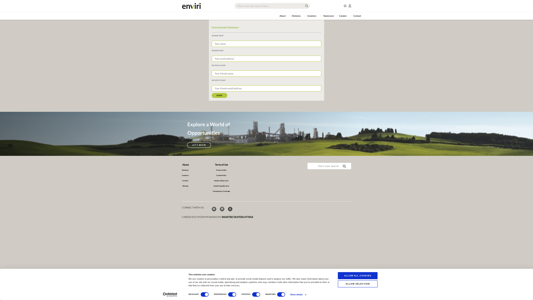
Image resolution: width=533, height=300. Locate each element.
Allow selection (358, 284)
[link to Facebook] (214, 209)
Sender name (218, 36)
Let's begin (199, 145)
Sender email (218, 50)
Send (219, 95)
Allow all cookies (357, 275)
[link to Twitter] (230, 209)
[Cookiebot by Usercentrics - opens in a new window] (170, 294)
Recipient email (219, 80)
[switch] (232, 294)
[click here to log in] (350, 6)
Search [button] (306, 6)
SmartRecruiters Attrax (237, 217)
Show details (296, 294)
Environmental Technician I (225, 27)
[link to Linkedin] (222, 209)
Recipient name (219, 65)
